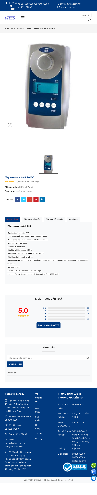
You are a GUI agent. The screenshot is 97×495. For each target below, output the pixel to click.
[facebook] (6, 3)
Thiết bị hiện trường (23, 28)
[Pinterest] (36, 199)
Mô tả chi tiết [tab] (12, 219)
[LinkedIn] (42, 199)
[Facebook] (17, 199)
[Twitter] (23, 199)
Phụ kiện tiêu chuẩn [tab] (54, 219)
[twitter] (9, 3)
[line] (11, 6)
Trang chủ (9, 28)
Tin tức (38, 433)
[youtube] (16, 3)
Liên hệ (38, 438)
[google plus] (13, 3)
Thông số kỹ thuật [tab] (32, 219)
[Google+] (29, 199)
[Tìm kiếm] (89, 20)
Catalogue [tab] (73, 219)
